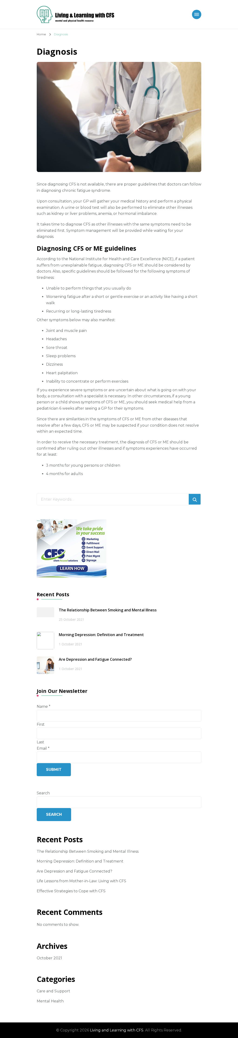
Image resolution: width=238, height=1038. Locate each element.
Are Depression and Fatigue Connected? (95, 659)
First (41, 724)
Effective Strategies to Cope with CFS (71, 891)
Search (43, 793)
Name (43, 706)
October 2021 (49, 958)
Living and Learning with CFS (116, 1030)
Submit (54, 769)
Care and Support (53, 991)
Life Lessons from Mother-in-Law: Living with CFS (81, 881)
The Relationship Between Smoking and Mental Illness (108, 610)
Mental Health (50, 1001)
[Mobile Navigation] (196, 14)
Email (43, 748)
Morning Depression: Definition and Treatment (101, 634)
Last (40, 742)
